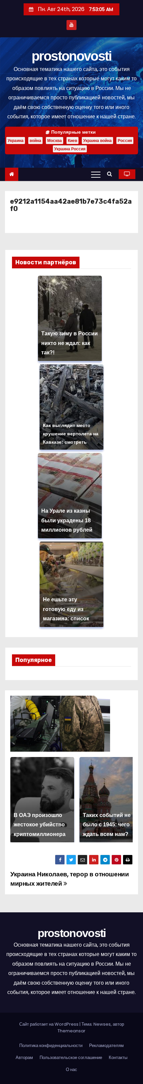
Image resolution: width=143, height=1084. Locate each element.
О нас (71, 1069)
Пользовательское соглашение (71, 1057)
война (35, 140)
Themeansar (71, 1031)
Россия (125, 140)
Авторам (24, 1057)
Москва (54, 140)
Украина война (97, 140)
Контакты (118, 1057)
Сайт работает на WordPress (49, 1024)
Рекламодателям (106, 1045)
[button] (111, 174)
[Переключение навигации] (96, 174)
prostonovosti (72, 56)
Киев (72, 140)
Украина (16, 140)
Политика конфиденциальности (50, 1045)
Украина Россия (69, 149)
